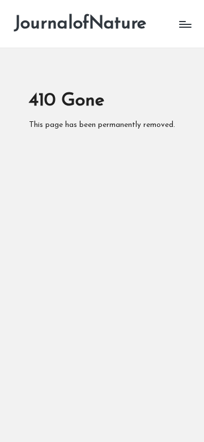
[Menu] (184, 24)
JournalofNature (80, 24)
